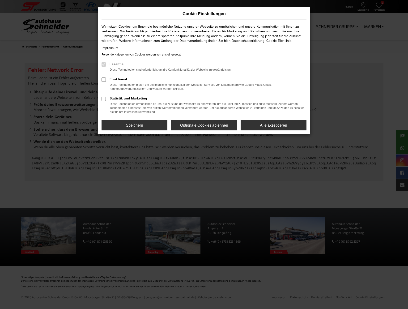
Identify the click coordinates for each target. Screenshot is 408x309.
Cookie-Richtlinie (278, 41)
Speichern (134, 125)
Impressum (110, 48)
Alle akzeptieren (273, 125)
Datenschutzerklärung (248, 41)
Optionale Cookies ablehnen (204, 125)
